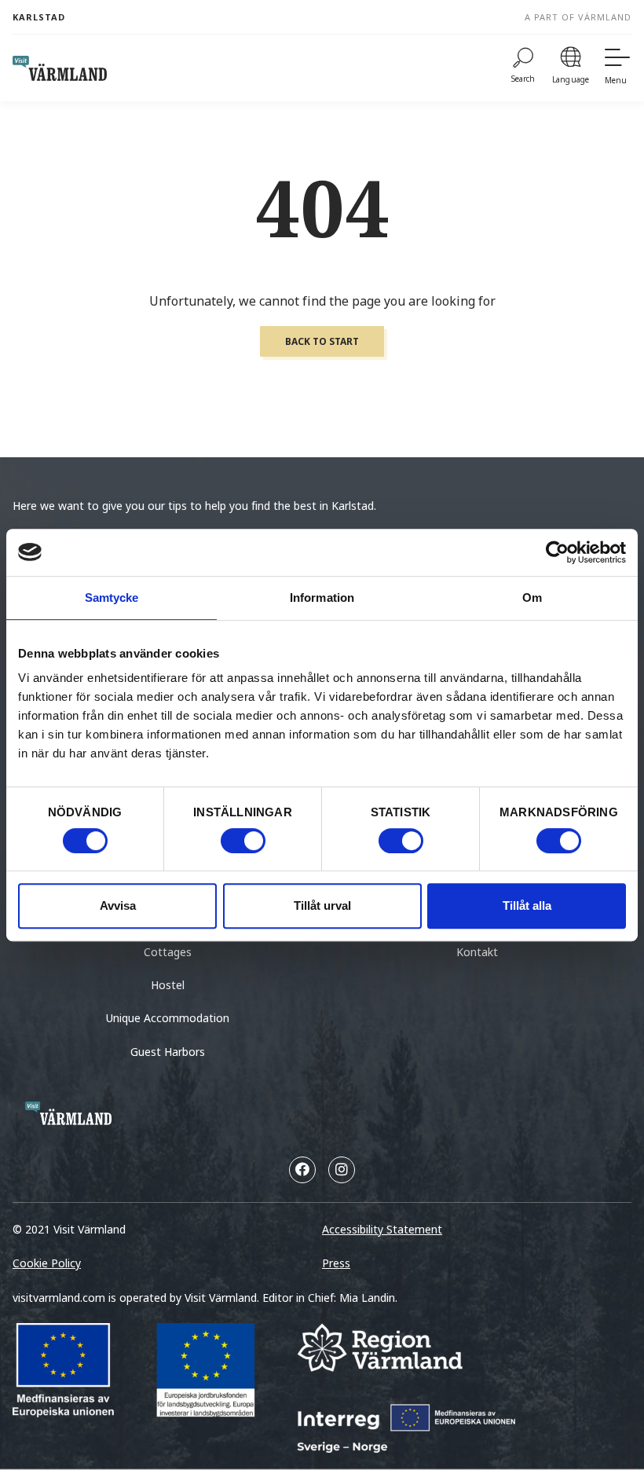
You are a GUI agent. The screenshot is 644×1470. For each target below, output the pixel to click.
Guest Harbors (167, 1051)
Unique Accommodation (167, 1017)
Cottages (168, 951)
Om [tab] (532, 597)
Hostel (168, 984)
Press (336, 1263)
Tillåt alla (527, 905)
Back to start (322, 341)
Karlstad (39, 17)
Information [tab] (322, 597)
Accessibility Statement (382, 1229)
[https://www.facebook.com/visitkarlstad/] (302, 1170)
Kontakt (477, 951)
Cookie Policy (47, 1263)
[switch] (243, 840)
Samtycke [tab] (112, 597)
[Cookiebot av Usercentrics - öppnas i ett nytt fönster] (557, 552)
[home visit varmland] (60, 68)
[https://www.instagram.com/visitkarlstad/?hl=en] (341, 1170)
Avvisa (118, 905)
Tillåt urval (322, 905)
